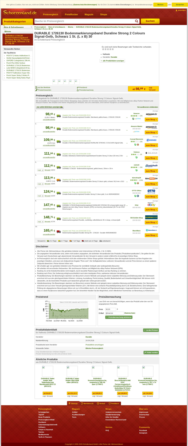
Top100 (41, 415)
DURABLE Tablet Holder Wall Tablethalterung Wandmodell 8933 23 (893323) (47, 382)
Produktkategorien (15, 21)
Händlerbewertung (113, 415)
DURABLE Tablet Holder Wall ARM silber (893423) (72, 380)
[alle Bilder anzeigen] (66, 82)
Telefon (41, 432)
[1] (40, 170)
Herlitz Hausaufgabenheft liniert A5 (19, 58)
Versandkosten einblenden (147, 107)
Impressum (143, 412)
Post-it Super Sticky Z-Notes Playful (19, 75)
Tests (74, 417)
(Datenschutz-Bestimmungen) (85, 5)
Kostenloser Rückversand (116, 420)
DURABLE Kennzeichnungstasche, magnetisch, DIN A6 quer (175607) (97, 381)
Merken (160, 5)
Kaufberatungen (78, 415)
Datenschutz (130, 313)
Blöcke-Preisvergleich (94, 348)
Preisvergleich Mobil (46, 420)
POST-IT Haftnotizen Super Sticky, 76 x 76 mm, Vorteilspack (28, 73)
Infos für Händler (112, 417)
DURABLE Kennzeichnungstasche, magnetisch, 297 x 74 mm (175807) (147, 381)
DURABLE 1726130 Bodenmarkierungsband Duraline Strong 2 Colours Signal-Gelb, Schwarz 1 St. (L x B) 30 (17, 39)
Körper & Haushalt (45, 430)
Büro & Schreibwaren (14, 27)
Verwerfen (180, 5)
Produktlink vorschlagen (95, 345)
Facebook (143, 430)
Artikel (74, 412)
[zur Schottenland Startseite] (20, 13)
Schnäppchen (43, 412)
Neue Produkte (44, 417)
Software (41, 427)
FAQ (107, 430)
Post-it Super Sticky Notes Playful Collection (22, 78)
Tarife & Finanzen (45, 437)
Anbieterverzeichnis (113, 412)
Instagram (143, 433)
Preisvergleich (40, 27)
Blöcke (8, 31)
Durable (114, 57)
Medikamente (43, 435)
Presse (142, 417)
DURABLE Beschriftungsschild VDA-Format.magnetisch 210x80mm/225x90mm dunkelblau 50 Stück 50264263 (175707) (123, 384)
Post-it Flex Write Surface (15, 63)
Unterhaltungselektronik (47, 425)
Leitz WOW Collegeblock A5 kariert (19, 68)
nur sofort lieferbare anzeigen (48, 107)
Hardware (42, 422)
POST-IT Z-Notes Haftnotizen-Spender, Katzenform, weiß (27, 56)
